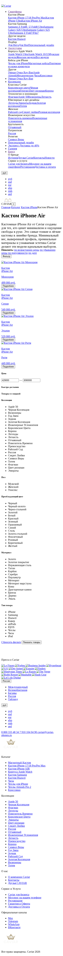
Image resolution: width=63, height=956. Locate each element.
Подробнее (8, 286)
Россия (12, 133)
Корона (49, 90)
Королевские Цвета (19, 816)
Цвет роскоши (37, 90)
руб (10, 178)
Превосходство (16, 841)
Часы (11, 780)
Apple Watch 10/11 (38, 54)
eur (9, 185)
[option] (35, 178)
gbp (10, 188)
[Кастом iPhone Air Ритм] (16, 343)
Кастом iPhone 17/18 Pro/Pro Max (27, 17)
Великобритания (17, 690)
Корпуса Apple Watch (20, 771)
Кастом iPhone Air (32, 20)
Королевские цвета (19, 87)
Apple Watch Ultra (18, 54)
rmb (10, 191)
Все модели (42, 57)
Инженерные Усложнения (23, 835)
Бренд (11, 151)
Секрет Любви (16, 825)
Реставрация (27, 166)
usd (10, 181)
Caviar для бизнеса (18, 163)
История (13, 157)
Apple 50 (23, 96)
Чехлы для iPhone (18, 63)
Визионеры (34, 96)
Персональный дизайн (41, 45)
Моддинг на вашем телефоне (24, 897)
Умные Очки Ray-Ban (20, 72)
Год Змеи (13, 850)
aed (10, 194)
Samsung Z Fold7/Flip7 (26, 32)
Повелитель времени (20, 118)
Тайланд (13, 699)
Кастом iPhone (29, 207)
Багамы (12, 693)
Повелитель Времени (20, 813)
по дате (32, 253)
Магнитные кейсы (38, 63)
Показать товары (31, 642)
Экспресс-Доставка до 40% (23, 145)
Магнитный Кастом (19, 762)
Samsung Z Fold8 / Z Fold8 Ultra (26, 26)
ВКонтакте (14, 927)
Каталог (15, 207)
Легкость (46, 96)
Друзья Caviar (25, 157)
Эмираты (23, 102)
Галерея (12, 148)
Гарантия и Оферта (19, 903)
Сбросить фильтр (11, 642)
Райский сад (15, 112)
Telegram (13, 921)
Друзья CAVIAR (17, 883)
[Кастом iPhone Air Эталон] (17, 316)
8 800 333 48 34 (10, 732)
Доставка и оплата (45, 166)
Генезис (24, 90)
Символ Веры (16, 139)
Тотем (23, 106)
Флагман (13, 96)
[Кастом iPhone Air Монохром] (19, 262)
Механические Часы (28, 75)
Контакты (39, 157)
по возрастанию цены (26, 249)
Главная (5, 207)
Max (10, 918)
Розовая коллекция (49, 112)
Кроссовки (46, 75)
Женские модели (26, 57)
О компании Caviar (19, 876)
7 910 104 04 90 (28, 732)
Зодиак (33, 102)
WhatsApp (13, 924)
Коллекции (14, 81)
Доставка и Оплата (19, 906)
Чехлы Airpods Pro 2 (19, 787)
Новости (50, 157)
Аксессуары (15, 48)
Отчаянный (14, 127)
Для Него (13, 45)
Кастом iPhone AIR (19, 768)
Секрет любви (30, 112)
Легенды (13, 102)
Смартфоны (15, 11)
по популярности (18, 253)
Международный (18, 687)
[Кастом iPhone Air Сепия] (16, 289)
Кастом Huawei (17, 39)
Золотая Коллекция (19, 859)
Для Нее (23, 45)
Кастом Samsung (17, 774)
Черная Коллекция (18, 804)
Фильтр (6, 256)
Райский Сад (15, 856)
